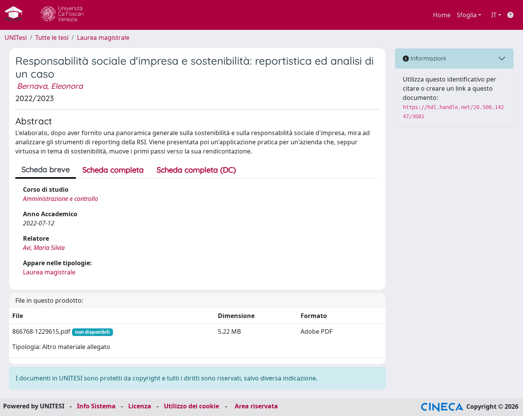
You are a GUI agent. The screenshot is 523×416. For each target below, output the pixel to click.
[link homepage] (16, 15)
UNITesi (16, 37)
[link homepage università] (62, 15)
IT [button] (494, 15)
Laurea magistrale (103, 37)
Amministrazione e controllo (60, 198)
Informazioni (427, 58)
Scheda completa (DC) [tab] (196, 170)
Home (442, 15)
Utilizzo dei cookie (191, 406)
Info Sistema (96, 406)
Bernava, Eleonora (50, 86)
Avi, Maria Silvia (44, 247)
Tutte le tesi (52, 37)
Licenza (139, 406)
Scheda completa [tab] (113, 170)
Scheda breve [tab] (45, 169)
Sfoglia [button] (467, 15)
